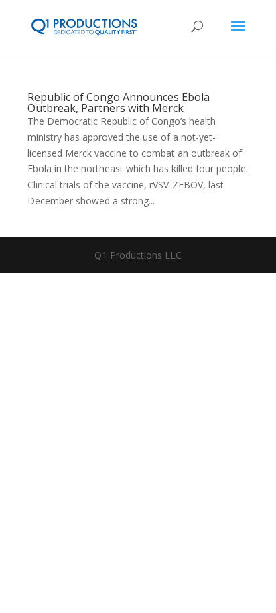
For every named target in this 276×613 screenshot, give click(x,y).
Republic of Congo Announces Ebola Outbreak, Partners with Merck (118, 102)
